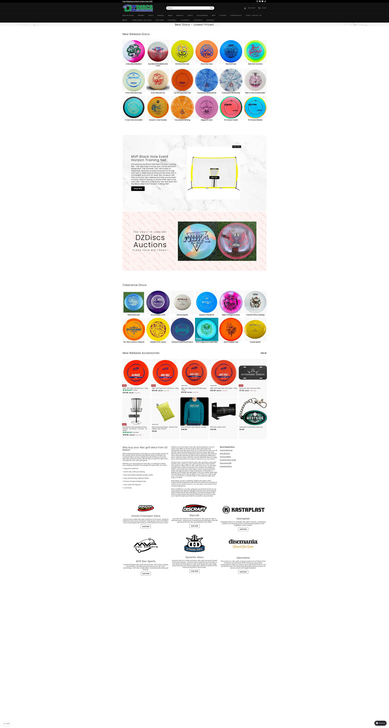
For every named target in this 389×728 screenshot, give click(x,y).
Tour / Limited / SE (254, 15)
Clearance (185, 20)
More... (125, 20)
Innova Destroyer (226, 450)
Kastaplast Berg (226, 466)
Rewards (210, 20)
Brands (141, 15)
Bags (170, 15)
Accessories (202, 15)
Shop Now (138, 188)
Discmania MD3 (225, 463)
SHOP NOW (145, 526)
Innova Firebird (225, 457)
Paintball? (198, 20)
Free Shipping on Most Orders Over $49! (137, 1)
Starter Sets (236, 15)
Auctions (160, 20)
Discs (150, 15)
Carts (190, 15)
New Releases (128, 15)
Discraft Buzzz (225, 453)
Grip (214, 15)
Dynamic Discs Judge (228, 460)
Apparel (160, 15)
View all (263, 353)
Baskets (180, 15)
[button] (127, 390)
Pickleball (172, 20)
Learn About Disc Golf (142, 20)
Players (223, 15)
